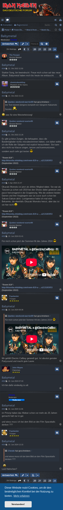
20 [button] (34, 49)
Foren (8, 20)
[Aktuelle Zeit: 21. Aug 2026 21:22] (56, 30)
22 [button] (44, 49)
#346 (4, 68)
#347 (4, 96)
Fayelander (14, 296)
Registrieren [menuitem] (61, 20)
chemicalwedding (17, 82)
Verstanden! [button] (18, 504)
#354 (4, 445)
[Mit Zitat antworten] (57, 56)
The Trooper (14, 55)
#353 (4, 409)
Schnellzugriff (3, 20)
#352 (4, 381)
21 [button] (39, 49)
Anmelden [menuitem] (56, 20)
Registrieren (22, 25)
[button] (19, 49)
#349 (4, 183)
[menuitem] (59, 30)
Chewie (14, 40)
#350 (4, 236)
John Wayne (17, 368)
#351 (4, 310)
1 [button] (28, 49)
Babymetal (8, 36)
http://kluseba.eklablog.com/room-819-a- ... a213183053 (27, 160)
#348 (4, 135)
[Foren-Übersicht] (31, 8)
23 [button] (49, 49)
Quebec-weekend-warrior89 (20, 102)
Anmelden (7, 25)
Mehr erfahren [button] (22, 496)
